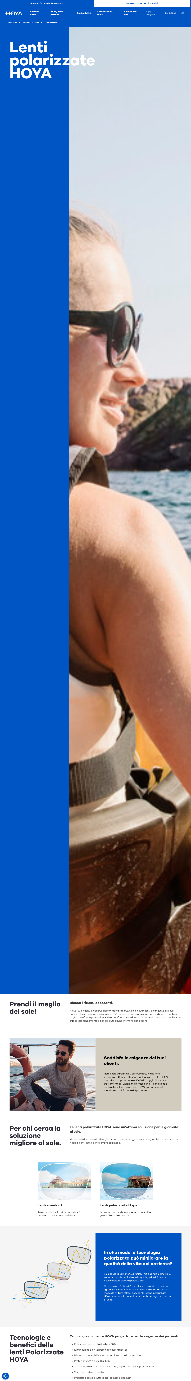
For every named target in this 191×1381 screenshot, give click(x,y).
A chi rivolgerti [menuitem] (150, 13)
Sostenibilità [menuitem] (84, 13)
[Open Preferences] (5, 1376)
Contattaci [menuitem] (170, 13)
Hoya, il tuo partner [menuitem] (56, 13)
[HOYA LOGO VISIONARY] (13, 13)
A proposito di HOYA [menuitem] (104, 13)
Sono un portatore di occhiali (142, 3)
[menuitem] (184, 13)
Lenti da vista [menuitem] (34, 13)
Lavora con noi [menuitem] (130, 13)
